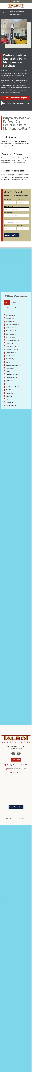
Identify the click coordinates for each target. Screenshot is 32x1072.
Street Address (8, 219)
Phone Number (8, 212)
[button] (5, 13)
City (5, 225)
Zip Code (19, 225)
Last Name (20, 199)
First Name (7, 199)
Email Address (8, 206)
